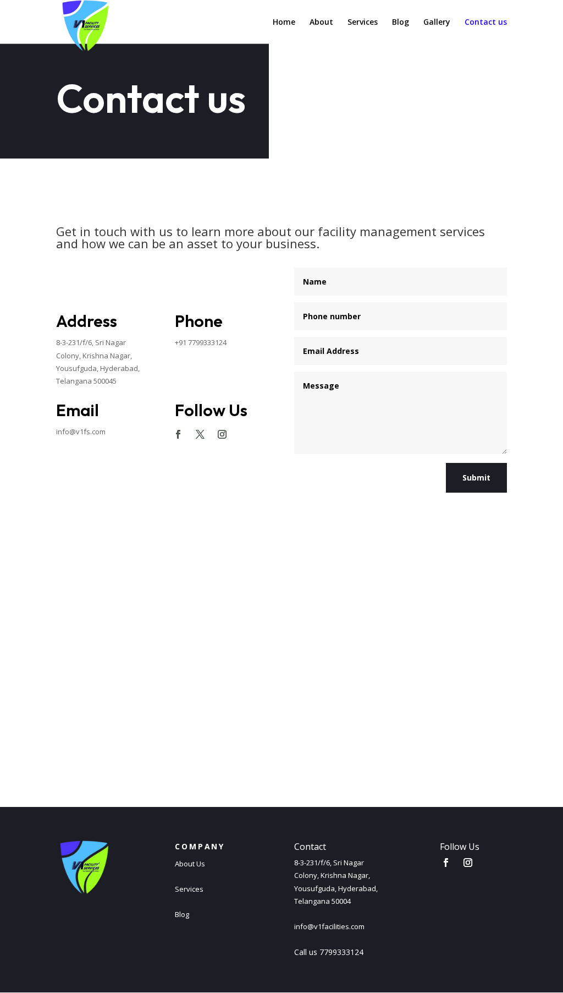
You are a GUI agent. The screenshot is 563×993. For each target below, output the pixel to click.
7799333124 (341, 952)
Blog (400, 22)
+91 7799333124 (201, 342)
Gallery (436, 22)
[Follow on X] (200, 434)
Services (362, 22)
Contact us (486, 22)
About (321, 22)
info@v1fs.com (81, 432)
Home (284, 22)
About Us (190, 864)
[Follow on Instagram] (222, 434)
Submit (476, 477)
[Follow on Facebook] (178, 434)
